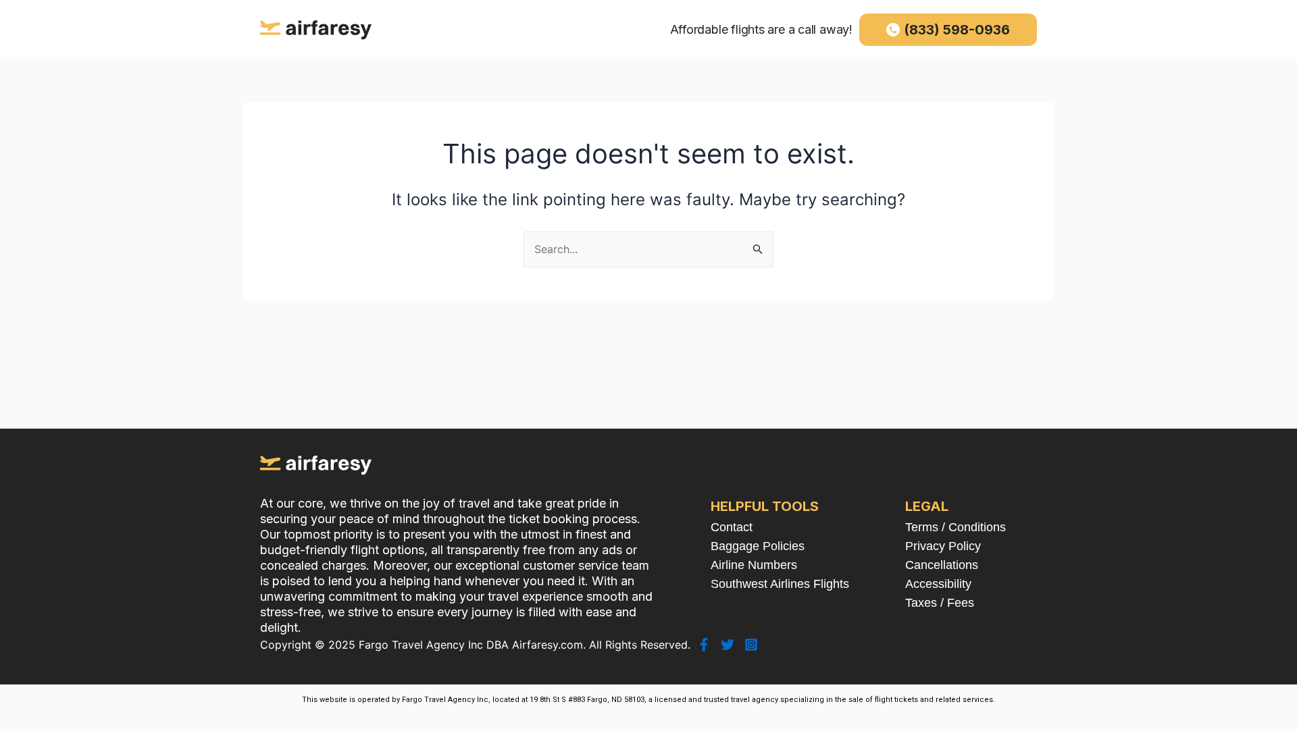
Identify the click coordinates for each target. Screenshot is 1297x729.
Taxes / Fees (939, 603)
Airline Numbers (754, 565)
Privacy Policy (943, 546)
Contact (732, 527)
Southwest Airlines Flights (780, 584)
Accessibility (938, 584)
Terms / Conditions (955, 527)
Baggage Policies (758, 546)
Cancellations (941, 565)
